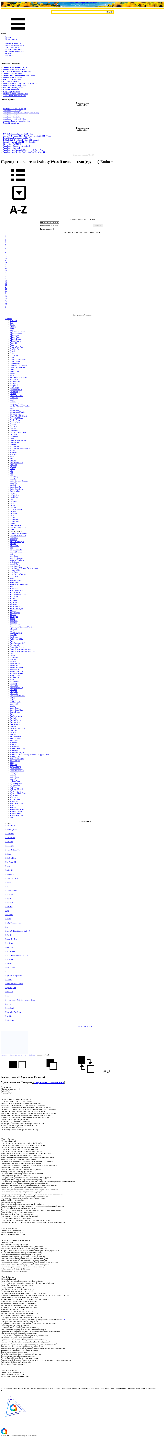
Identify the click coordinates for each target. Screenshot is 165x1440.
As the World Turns (17, 347)
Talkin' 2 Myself (15, 738)
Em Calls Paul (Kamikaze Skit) (21, 448)
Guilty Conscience (16, 489)
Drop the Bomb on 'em (18, 440)
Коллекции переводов (13, 49)
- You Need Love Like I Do (24, 152)
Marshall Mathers (16, 580)
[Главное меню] (18, 31)
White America (15, 795)
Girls (11, 473)
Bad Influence (15, 363)
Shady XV (14, 692)
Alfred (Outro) (15, 337)
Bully (12, 400)
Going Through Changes (19, 481)
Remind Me (14, 665)
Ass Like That (15, 349)
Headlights (14, 497)
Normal (12, 619)
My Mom (13, 600)
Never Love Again (16, 609)
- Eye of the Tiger (16, 121)
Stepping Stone (15, 722)
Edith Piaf (8, 907)
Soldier (12, 706)
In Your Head (14, 521)
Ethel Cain (9, 992)
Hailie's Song (14, 495)
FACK (12, 457)
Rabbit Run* (14, 657)
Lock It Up (14, 564)
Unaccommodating (16, 769)
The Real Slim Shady (17, 748)
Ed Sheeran (9, 834)
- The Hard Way (17, 71)
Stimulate (13, 726)
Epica (7, 886)
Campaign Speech (16, 404)
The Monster (14, 746)
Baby (12, 353)
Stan (11, 714)
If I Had (12, 517)
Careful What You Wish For (20, 406)
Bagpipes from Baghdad (18, 365)
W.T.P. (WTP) (15, 805)
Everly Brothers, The (12, 850)
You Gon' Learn (15, 813)
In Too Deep (14, 519)
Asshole (13, 351)
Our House (14, 637)
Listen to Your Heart (17, 560)
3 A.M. (12, 325)
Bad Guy (13, 357)
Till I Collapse (15, 761)
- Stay (18, 134)
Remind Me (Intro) (16, 667)
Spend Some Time (16, 710)
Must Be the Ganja (16, 590)
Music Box (14, 588)
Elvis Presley (10, 838)
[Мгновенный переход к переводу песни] (18, 200)
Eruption (8, 980)
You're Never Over (16, 815)
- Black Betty (12, 111)
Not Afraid (14, 621)
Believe (12, 373)
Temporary (14, 740)
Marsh (12, 578)
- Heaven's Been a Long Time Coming (21, 113)
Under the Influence (17, 771)
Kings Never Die (16, 550)
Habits (12, 493)
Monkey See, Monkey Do (19, 584)
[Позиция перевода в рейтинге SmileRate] (108, 1072)
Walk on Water (15, 781)
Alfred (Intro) (14, 335)
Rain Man (13, 659)
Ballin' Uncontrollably (18, 367)
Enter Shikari (10, 951)
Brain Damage (15, 392)
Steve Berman (15, 724)
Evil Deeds (14, 452)
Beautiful (13, 369)
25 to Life (13, 321)
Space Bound (14, 708)
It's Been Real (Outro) (17, 527)
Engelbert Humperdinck (13, 976)
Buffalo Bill (14, 398)
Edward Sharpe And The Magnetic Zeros (20, 1000)
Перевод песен (11, 39)
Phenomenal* (15, 645)
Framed (12, 469)
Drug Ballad (14, 442)
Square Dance (15, 712)
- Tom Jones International (16, 146)
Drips (12, 438)
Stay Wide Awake (16, 716)
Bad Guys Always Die (18, 359)
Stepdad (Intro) (15, 720)
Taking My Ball (15, 736)
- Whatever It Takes (14, 119)
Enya (7, 911)
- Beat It (12, 77)
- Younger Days (13, 148)
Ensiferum (9, 959)
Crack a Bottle (15, 420)
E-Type (8, 898)
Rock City (13, 684)
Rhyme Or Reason (16, 673)
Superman (13, 730)
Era (6, 927)
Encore (12, 450)
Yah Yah (13, 807)
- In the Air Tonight (14, 109)
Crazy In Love (15, 422)
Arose (12, 345)
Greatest (13, 485)
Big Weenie (14, 379)
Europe (8, 866)
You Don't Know (16, 811)
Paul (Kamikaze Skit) (17, 643)
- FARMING (12, 144)
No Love (13, 615)
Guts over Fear (15, 491)
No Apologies (15, 613)
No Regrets (14, 617)
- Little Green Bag (23, 150)
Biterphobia (14, 386)
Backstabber (14, 355)
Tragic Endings (15, 767)
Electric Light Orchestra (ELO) (16, 955)
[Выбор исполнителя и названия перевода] (18, 182)
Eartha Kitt (9, 947)
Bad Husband (15, 361)
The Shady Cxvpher (17, 753)
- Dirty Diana (14, 86)
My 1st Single (15, 592)
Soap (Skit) (14, 704)
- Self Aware (12, 73)
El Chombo (9, 1020)
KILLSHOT (14, 546)
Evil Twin (13, 454)
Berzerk (12, 375)
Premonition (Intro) (16, 647)
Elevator (13, 444)
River (12, 680)
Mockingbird (14, 582)
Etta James (9, 894)
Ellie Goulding (10, 858)
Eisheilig (8, 1016)
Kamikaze (13, 540)
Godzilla (13, 479)
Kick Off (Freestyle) (17, 542)
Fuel (11, 471)
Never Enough (15, 607)
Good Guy (14, 483)
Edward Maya (10, 967)
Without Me (14, 801)
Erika (7, 971)
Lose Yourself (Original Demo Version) (24, 568)
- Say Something (19, 142)
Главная (8, 37)
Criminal (13, 424)
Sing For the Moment (17, 696)
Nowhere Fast (15, 625)
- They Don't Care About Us (20, 83)
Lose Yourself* (15, 566)
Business (13, 402)
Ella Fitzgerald (10, 862)
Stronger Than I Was (17, 728)
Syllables (13, 734)
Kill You (13, 544)
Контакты (9, 55)
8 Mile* (12, 329)
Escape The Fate (11, 939)
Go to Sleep (14, 477)
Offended (13, 629)
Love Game (14, 572)
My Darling (14, 596)
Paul (11, 641)
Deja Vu (13, 428)
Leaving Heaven (16, 552)
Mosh (12, 586)
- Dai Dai (15, 67)
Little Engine (14, 562)
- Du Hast (11, 81)
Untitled (13, 775)
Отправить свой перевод (14, 51)
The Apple (13, 742)
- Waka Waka (19, 75)
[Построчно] (52, 1072)
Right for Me (14, 677)
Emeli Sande (9, 1008)
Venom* (13, 779)
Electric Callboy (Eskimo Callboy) (17, 931)
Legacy (12, 554)
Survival (13, 732)
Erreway (8, 1004)
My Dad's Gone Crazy (18, 594)
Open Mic (13, 635)
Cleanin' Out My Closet (18, 416)
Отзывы (8, 53)
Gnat (11, 475)
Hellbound (13, 501)
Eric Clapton (9, 846)
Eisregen (8, 963)
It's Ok (12, 529)
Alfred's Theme (15, 339)
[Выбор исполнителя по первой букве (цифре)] (18, 217)
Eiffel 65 (8, 935)
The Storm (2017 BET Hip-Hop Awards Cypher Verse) (29, 755)
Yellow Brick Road (17, 809)
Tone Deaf (13, 765)
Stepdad (13, 718)
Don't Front (14, 436)
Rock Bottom (15, 682)
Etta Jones (9, 915)
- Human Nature (15, 94)
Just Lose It (14, 538)
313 (11, 323)
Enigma (8, 854)
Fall (11, 459)
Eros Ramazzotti (11, 890)
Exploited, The (10, 988)
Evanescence (10, 825)
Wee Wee (13, 787)
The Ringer (14, 750)
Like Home (14, 556)
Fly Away (13, 467)
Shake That (14, 694)
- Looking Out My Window (27, 136)
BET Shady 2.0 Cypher (18, 377)
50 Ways (13, 327)
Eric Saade (9, 943)
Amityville (13, 343)
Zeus (11, 817)
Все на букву (84, 1026)
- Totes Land (11, 123)
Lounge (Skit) (15, 570)
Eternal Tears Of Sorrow (14, 984)
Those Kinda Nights (17, 759)
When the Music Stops (18, 793)
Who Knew (14, 797)
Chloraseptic (14, 410)
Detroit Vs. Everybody (18, 432)
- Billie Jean (14, 69)
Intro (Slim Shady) (16, 525)
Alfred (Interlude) (16, 333)
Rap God (13, 661)
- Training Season (13, 88)
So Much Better (15, 702)
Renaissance (14, 669)
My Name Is (14, 602)
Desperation (14, 430)
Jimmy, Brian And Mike (18, 534)
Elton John (9, 842)
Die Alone (13, 434)
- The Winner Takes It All (14, 96)
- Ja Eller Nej (17, 138)
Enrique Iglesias (11, 830)
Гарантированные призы (14, 45)
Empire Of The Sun (12, 878)
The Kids (13, 744)
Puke (11, 653)
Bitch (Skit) (14, 384)
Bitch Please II (15, 381)
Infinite (12, 523)
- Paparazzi (11, 92)
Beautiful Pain (15, 371)
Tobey (12, 763)
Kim (11, 548)
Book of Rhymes (16, 390)
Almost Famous (15, 341)
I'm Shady (13, 513)
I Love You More (16, 509)
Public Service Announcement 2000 (22, 651)
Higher (12, 505)
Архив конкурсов (12, 47)
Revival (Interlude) (16, 671)
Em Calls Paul (15, 446)
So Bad (12, 698)
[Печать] (104, 1072)
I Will (12, 515)
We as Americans (16, 783)
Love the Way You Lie (18, 574)
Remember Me (15, 663)
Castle (12, 408)
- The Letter (11, 117)
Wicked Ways (15, 799)
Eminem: (8, 319)
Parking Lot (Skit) (16, 639)
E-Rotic (8, 919)
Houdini (13, 507)
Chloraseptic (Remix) (17, 412)
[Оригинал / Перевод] (86, 1072)
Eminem (32, 1055)
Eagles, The (9, 870)
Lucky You (14, 576)
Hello (12, 503)
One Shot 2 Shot (16, 633)
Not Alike (13, 623)
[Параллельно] (18, 1072)
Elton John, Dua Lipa (13, 1012)
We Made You (15, 785)
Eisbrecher (9, 903)
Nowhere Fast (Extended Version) (22, 627)
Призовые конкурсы (13, 43)
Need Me (13, 605)
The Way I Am (15, 757)
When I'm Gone (15, 791)
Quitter (12, 655)
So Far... (13, 700)
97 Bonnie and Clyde (17, 331)
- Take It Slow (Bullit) (21, 140)
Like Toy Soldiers (16, 558)
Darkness (13, 426)
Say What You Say (16, 688)
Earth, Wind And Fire (13, 923)
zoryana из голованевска (49, 1082)
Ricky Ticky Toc (16, 675)
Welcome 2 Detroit (16, 789)
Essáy (7, 996)
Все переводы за (83, 155)
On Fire (12, 631)
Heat (11, 499)
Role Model (14, 686)
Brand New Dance (16, 396)
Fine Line (13, 465)
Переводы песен (16, 1055)
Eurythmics (9, 874)
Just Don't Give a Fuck (18, 536)
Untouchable (14, 777)
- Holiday (11, 115)
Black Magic (14, 388)
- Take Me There (12, 79)
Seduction (13, 690)
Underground (14, 773)
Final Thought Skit (16, 463)
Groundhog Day (16, 487)
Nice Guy (13, 611)
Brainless (13, 394)
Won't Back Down (16, 803)
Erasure (8, 882)
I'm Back (13, 511)
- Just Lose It (11, 90)
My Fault (13, 598)
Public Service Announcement (20, 649)
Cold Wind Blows (16, 418)
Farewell (13, 461)
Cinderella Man (15, 414)
